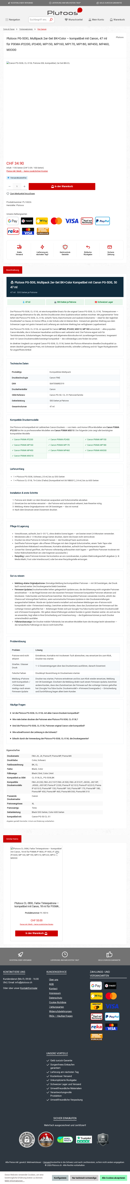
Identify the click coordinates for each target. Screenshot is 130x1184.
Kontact (53, 988)
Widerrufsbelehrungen (60, 1011)
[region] (65, 106)
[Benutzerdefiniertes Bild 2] (65, 1140)
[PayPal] (102, 221)
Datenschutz (55, 998)
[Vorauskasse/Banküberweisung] (42, 231)
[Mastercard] (56, 221)
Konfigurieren (60, 1178)
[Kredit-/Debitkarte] (28, 231)
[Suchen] (51, 20)
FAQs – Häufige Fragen (61, 1016)
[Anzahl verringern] (9, 186)
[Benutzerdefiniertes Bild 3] (84, 1139)
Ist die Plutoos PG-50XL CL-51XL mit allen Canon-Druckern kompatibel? (45, 713)
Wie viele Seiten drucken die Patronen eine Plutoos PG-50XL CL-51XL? (45, 719)
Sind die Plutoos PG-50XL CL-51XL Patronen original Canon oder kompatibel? (48, 725)
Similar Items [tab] (12, 839)
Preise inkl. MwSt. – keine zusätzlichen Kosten (27, 171)
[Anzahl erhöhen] (24, 186)
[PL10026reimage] (64, 103)
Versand (47, 1162)
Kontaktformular (28, 988)
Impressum (55, 993)
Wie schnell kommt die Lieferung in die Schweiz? (34, 732)
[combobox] (38, 20)
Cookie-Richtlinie (57, 1002)
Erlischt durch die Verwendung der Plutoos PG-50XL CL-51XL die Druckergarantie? (50, 738)
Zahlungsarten (56, 1007)
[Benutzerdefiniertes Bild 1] (12, 221)
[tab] (12, 270)
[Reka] (13, 231)
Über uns (53, 979)
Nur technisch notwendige (84, 1178)
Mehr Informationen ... (15, 1181)
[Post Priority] (96, 1006)
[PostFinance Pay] (42, 221)
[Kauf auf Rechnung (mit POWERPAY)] (87, 221)
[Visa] (71, 221)
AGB (51, 984)
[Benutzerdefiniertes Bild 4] (103, 1140)
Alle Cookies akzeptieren (113, 1178)
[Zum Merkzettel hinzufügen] (57, 852)
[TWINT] (27, 221)
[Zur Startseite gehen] (65, 11)
